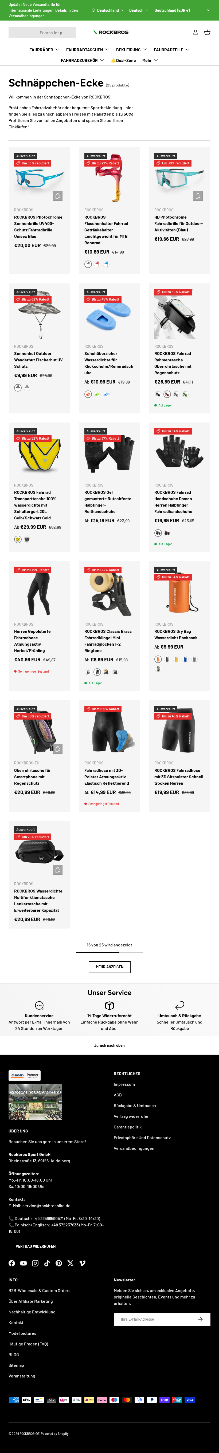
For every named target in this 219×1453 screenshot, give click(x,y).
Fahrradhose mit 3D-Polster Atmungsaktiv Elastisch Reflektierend (106, 776)
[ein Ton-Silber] (88, 672)
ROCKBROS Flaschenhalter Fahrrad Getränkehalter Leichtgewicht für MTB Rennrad (106, 229)
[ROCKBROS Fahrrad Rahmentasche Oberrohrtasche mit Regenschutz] (179, 314)
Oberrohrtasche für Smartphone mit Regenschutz (32, 776)
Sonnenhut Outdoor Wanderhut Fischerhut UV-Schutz (39, 360)
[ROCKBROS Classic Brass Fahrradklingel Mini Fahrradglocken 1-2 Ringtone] (109, 592)
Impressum (124, 1084)
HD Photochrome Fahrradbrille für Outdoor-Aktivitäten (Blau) (178, 223)
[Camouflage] (158, 669)
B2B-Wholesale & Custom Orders (40, 1290)
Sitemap (16, 1365)
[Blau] (106, 264)
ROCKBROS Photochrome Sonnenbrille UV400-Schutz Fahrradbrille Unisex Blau (38, 226)
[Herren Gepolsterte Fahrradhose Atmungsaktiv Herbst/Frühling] (39, 592)
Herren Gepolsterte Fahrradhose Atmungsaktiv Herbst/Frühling (32, 641)
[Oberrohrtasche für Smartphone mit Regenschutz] (39, 731)
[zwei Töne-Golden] (106, 672)
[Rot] (97, 264)
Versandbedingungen (27, 16)
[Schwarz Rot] (167, 533)
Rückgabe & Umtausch (135, 1105)
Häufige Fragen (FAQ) (28, 1343)
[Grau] (27, 388)
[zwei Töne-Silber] (115, 672)
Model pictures (22, 1333)
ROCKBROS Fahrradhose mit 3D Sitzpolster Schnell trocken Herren (178, 776)
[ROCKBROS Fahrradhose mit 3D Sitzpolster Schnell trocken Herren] (179, 731)
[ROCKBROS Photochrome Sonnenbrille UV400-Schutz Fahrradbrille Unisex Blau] (39, 178)
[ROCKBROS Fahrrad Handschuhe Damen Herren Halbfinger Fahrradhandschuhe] (179, 453)
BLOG (14, 1354)
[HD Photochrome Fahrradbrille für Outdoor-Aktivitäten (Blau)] (179, 178)
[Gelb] (176, 659)
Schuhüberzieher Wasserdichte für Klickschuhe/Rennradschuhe (108, 363)
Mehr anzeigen (109, 967)
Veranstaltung (22, 1375)
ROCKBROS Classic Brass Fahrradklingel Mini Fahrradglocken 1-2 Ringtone (108, 641)
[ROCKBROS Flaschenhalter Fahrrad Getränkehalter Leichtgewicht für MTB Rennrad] (109, 178)
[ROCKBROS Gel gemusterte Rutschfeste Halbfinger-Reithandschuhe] (109, 453)
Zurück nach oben (109, 1045)
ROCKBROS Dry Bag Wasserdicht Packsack (176, 634)
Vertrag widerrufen (36, 1246)
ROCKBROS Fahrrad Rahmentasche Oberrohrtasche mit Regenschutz (172, 363)
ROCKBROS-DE (29, 1433)
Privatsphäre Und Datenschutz (142, 1137)
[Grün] (97, 394)
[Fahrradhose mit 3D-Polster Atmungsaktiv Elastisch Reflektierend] (109, 731)
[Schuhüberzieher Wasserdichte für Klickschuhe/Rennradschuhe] (109, 314)
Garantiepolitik (128, 1126)
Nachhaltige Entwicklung (32, 1311)
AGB (118, 1094)
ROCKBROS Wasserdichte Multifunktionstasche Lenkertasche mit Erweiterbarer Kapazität (38, 900)
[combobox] (42, 32)
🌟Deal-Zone (123, 60)
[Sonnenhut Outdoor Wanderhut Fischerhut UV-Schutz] (39, 314)
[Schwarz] (158, 394)
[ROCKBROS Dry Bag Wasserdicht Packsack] (179, 592)
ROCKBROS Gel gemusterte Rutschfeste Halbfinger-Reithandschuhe (107, 501)
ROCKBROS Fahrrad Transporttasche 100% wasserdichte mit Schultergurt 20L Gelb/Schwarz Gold (35, 504)
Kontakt (16, 1322)
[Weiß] (176, 394)
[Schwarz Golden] (27, 539)
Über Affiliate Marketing (31, 1301)
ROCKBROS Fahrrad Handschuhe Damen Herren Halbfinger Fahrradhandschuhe (173, 501)
